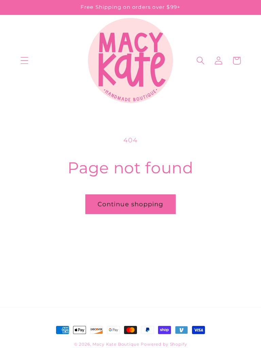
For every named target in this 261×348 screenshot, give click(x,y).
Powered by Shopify (164, 344)
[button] (25, 61)
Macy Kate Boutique (115, 344)
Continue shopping (130, 204)
